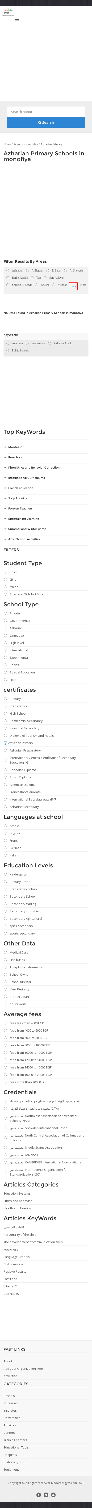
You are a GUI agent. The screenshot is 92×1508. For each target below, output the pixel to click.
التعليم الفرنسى (14, 1227)
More (83, 285)
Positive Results (15, 1271)
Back (73, 286)
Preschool (15, 457)
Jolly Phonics (17, 498)
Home (7, 144)
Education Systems (17, 1193)
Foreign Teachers (20, 508)
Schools (18, 144)
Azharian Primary (51, 144)
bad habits (11, 1293)
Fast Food (10, 1279)
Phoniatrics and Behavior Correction (34, 467)
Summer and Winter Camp (27, 529)
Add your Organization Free (23, 1368)
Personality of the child (20, 1234)
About (8, 1361)
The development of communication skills (33, 1242)
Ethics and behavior (18, 1201)
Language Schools (17, 1257)
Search (47, 122)
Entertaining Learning (23, 518)
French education (20, 488)
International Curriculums (26, 478)
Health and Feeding (17, 1208)
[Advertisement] (46, 54)
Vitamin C (10, 1286)
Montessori (16, 447)
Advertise (10, 1376)
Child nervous (13, 1264)
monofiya (32, 144)
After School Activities (24, 539)
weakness (11, 1249)
